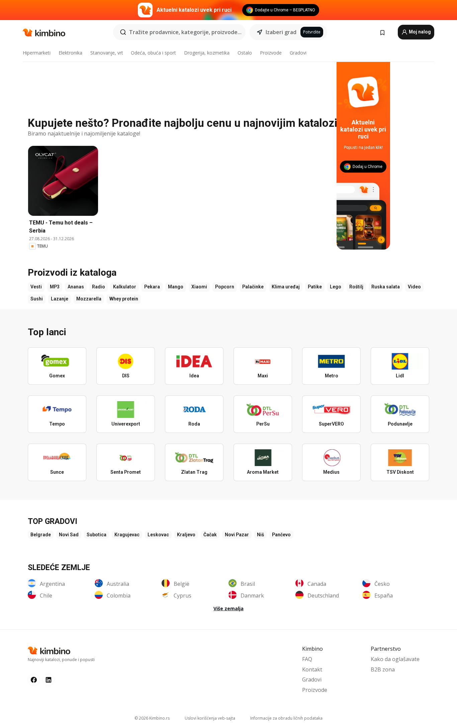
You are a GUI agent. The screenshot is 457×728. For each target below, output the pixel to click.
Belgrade (40, 534)
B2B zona (383, 669)
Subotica (96, 534)
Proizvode (271, 53)
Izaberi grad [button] (281, 32)
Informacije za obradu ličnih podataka (286, 718)
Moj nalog (419, 31)
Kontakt (312, 669)
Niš (260, 534)
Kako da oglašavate (395, 659)
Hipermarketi (37, 53)
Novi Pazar (237, 534)
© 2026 (152, 718)
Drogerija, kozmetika (207, 53)
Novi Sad (69, 534)
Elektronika (70, 53)
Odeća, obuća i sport (153, 53)
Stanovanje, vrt (106, 53)
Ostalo (245, 53)
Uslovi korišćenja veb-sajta (210, 718)
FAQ (307, 659)
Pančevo (281, 534)
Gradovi (298, 53)
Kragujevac (127, 534)
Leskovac (158, 534)
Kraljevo (186, 534)
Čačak (210, 534)
